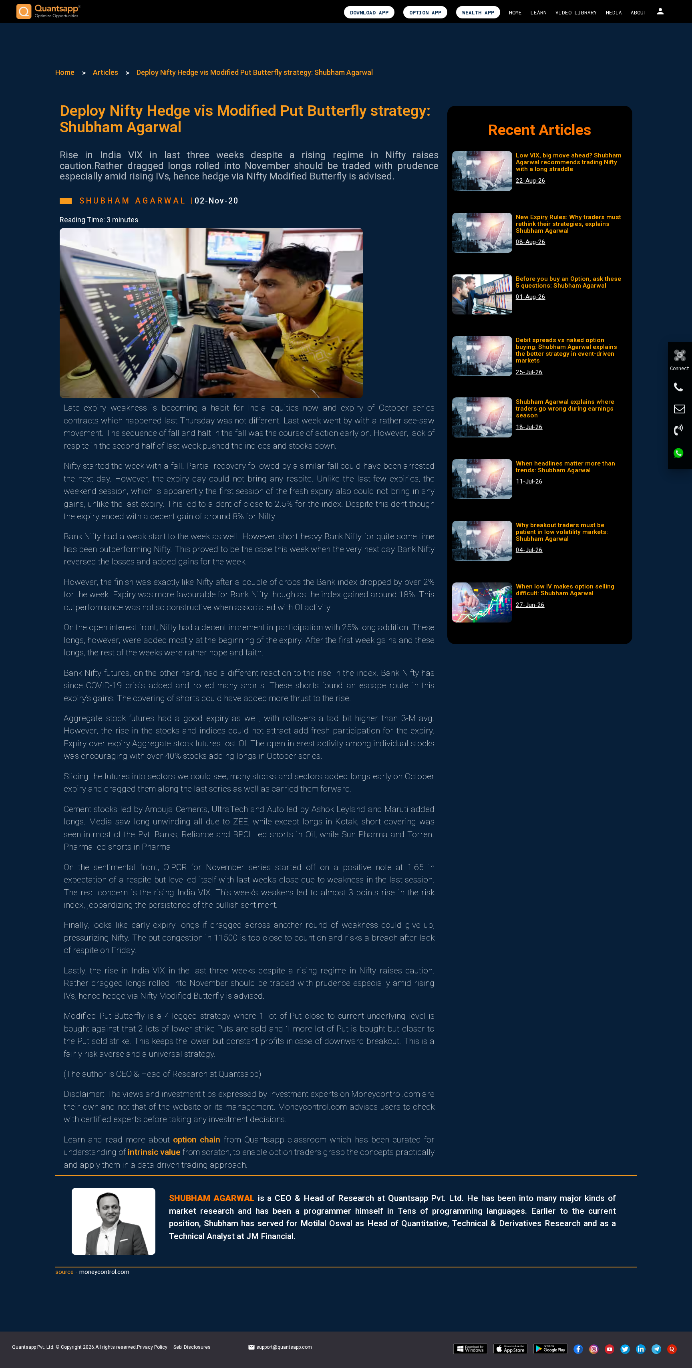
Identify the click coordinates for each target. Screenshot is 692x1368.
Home (64, 72)
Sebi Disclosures (192, 1347)
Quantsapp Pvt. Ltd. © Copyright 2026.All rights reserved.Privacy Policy (90, 1347)
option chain (196, 1139)
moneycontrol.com (104, 1271)
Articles (105, 72)
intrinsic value (154, 1152)
